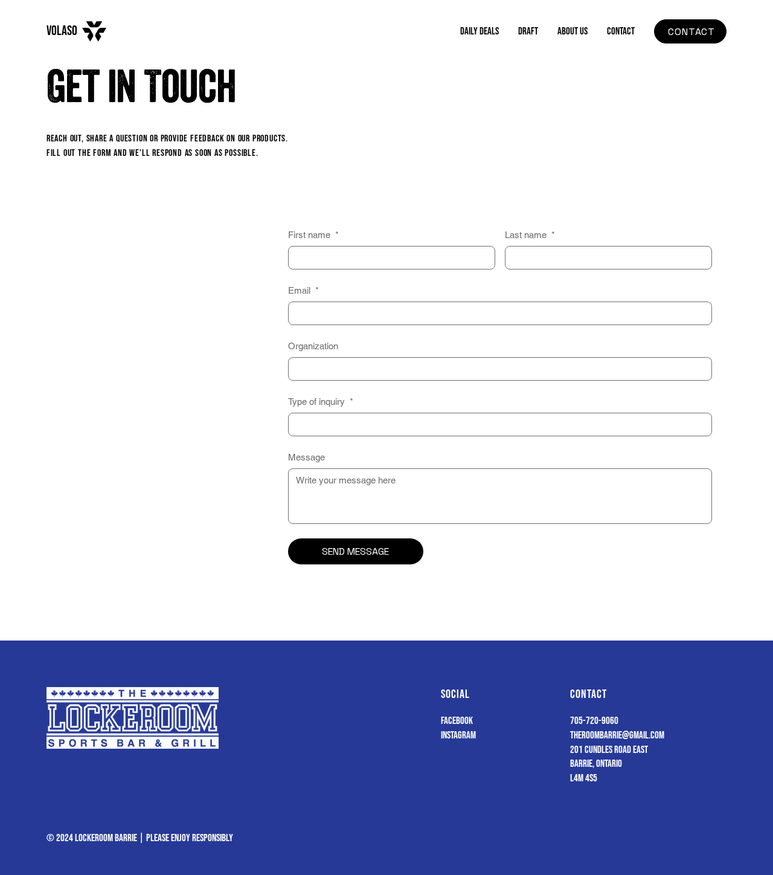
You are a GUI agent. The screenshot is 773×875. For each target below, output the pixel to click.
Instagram (458, 735)
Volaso (62, 31)
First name (313, 235)
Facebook (457, 721)
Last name (530, 235)
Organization (313, 346)
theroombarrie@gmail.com (617, 735)
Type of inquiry (320, 401)
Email (303, 290)
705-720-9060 (594, 721)
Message (306, 457)
